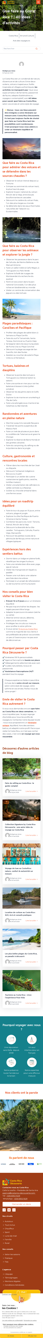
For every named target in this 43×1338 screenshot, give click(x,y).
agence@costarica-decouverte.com (19, 1193)
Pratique (9, 1258)
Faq (6, 1262)
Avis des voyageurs (21, 41)
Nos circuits (8, 1216)
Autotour (9, 1221)
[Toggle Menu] (38, 2)
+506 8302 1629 (13, 1196)
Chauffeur (9, 1229)
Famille (8, 1239)
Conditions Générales (14, 1285)
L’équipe (9, 1274)
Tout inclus (10, 1225)
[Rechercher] (36, 48)
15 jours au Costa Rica (27, 629)
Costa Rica (13, 36)
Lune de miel (11, 1236)
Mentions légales (12, 1281)
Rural (7, 1243)
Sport (7, 1232)
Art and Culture (27, 36)
